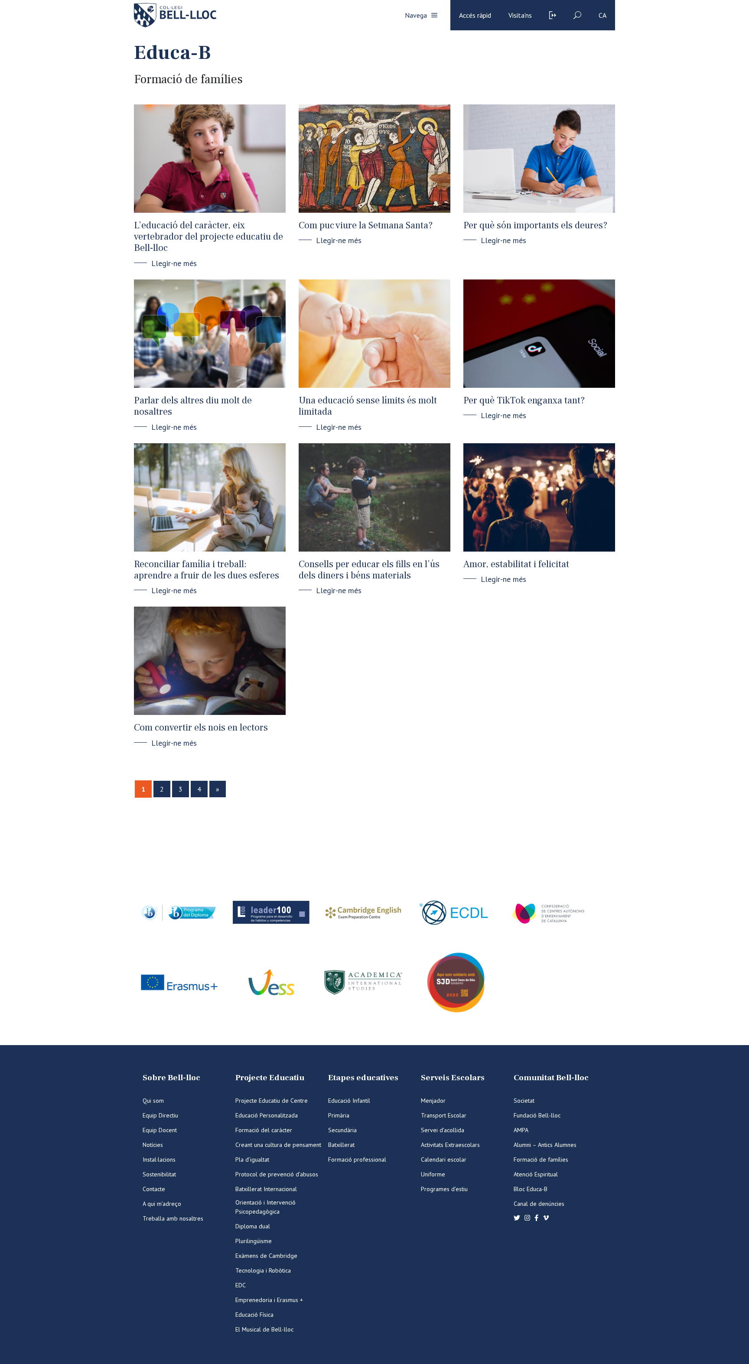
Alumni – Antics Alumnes (545, 1145)
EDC (240, 1285)
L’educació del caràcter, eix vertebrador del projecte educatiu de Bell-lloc (208, 236)
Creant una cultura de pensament (278, 1145)
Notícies (153, 1145)
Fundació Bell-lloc (537, 1115)
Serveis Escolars (453, 1078)
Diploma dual (252, 1226)
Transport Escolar (443, 1115)
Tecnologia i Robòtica (263, 1270)
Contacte (154, 1189)
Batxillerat (341, 1145)
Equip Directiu (160, 1115)
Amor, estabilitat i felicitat (516, 564)
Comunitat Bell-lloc (551, 1078)
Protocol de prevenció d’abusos (276, 1174)
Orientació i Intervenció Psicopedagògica (265, 1206)
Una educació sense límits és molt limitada (368, 406)
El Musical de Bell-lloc (264, 1329)
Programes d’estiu (444, 1189)
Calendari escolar (443, 1159)
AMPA (521, 1130)
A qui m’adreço (162, 1204)
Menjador (433, 1100)
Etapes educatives (363, 1078)
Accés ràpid (475, 15)
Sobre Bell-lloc (171, 1078)
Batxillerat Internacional (266, 1189)
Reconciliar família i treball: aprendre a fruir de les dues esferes (206, 569)
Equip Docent (160, 1130)
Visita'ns (520, 15)
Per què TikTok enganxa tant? (524, 400)
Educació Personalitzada (266, 1115)
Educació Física (254, 1315)
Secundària (342, 1130)
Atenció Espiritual (536, 1174)
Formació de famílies (541, 1159)
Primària (338, 1115)
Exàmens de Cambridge (266, 1256)
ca (602, 15)
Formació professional (357, 1159)
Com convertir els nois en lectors (201, 727)
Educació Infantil (349, 1100)
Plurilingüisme (253, 1241)
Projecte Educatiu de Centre (271, 1100)
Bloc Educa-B (530, 1189)
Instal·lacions (159, 1159)
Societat (524, 1100)
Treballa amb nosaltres (173, 1218)
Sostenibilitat (159, 1174)
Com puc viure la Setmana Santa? (366, 225)
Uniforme (433, 1174)
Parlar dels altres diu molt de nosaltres (193, 406)
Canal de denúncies (539, 1204)
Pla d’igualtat (252, 1159)
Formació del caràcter (263, 1130)
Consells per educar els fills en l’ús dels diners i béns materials (369, 569)
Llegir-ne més (174, 263)
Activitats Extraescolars (450, 1145)
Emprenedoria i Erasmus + (269, 1300)
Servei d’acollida (442, 1130)
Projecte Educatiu (269, 1078)
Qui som (153, 1100)
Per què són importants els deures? (535, 225)
